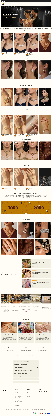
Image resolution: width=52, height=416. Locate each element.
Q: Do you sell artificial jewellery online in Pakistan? (21, 361)
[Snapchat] (9, 1)
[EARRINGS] (45, 69)
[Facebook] (3, 1)
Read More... (26, 198)
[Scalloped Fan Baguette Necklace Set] (20, 42)
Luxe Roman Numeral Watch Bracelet (31, 134)
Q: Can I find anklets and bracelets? (19, 379)
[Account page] (48, 4)
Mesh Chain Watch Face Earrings (31, 79)
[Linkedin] (10, 1)
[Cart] (50, 4)
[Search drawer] (46, 4)
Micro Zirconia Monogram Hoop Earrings (18, 80)
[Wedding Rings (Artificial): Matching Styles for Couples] (43, 332)
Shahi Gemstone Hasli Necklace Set (19, 160)
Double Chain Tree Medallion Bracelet (6, 134)
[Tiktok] (8, 1)
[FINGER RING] (9, 247)
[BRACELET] (45, 124)
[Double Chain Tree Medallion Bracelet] (7, 124)
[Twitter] (4, 1)
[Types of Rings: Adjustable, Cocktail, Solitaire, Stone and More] (9, 332)
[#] (26, 16)
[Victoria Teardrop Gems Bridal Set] (32, 150)
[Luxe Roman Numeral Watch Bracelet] (32, 124)
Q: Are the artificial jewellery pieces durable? (20, 373)
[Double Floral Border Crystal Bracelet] (20, 124)
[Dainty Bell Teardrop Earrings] (7, 69)
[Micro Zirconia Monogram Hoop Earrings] (20, 69)
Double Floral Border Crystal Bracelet (19, 134)
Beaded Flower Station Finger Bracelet (32, 187)
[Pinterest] (6, 1)
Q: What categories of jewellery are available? (20, 364)
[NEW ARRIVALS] (45, 177)
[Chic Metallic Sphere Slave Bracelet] (20, 177)
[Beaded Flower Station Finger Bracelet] (32, 177)
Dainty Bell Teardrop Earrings (5, 79)
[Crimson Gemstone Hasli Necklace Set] (7, 150)
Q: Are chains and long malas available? (20, 376)
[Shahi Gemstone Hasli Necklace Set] (20, 150)
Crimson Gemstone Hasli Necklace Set (6, 160)
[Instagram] (2, 1)
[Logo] (3, 4)
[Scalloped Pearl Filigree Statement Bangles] (7, 97)
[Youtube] (5, 1)
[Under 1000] (13, 208)
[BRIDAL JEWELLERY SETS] (45, 150)
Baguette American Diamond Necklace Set (30, 53)
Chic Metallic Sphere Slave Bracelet (19, 187)
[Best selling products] (45, 97)
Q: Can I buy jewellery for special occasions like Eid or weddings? (23, 370)
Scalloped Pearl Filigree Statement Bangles (6, 107)
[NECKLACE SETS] (45, 42)
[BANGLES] (43, 230)
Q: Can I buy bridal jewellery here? (19, 367)
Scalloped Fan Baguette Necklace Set (19, 52)
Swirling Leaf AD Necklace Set (5, 52)
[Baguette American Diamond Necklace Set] (32, 42)
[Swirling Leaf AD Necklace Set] (7, 42)
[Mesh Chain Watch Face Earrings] (32, 69)
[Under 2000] (38, 208)
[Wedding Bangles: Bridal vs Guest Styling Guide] (26, 332)
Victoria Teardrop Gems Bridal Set (31, 160)
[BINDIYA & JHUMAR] (43, 247)
